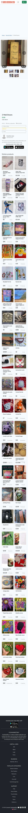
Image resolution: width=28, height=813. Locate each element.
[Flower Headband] (7, 406)
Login (14, 752)
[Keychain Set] (20, 273)
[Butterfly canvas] (20, 604)
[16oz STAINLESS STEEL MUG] (20, 207)
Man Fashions (14, 771)
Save (5, 131)
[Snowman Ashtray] (20, 671)
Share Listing (6, 126)
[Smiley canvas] (7, 626)
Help (14, 788)
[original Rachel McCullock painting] (20, 317)
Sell (14, 747)
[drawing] (20, 339)
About (14, 749)
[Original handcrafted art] (7, 251)
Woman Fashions (14, 768)
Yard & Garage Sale (14, 782)
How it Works (14, 791)
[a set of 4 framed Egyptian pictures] (20, 472)
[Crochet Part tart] (20, 383)
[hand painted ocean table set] (7, 229)
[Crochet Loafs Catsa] (7, 428)
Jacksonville (12, 123)
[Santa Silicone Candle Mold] (20, 538)
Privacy (14, 796)
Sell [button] (25, 2)
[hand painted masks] (20, 361)
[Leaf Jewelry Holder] (7, 649)
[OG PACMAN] (20, 582)
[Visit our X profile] (21, 807)
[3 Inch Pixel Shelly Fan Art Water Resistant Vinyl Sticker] (7, 207)
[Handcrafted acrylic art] (20, 251)
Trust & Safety (14, 794)
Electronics (14, 774)
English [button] (15, 809)
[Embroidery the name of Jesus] (7, 383)
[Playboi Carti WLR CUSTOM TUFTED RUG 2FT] (20, 185)
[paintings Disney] (7, 494)
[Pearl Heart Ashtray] (20, 649)
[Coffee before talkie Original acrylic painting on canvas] (7, 295)
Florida (8, 123)
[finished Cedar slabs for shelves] (20, 516)
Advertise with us (14, 761)
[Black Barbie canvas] (20, 626)
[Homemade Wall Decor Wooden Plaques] (7, 472)
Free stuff (14, 779)
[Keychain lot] (7, 516)
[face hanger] (20, 494)
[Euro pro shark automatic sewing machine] (7, 361)
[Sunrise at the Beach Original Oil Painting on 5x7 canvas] (20, 229)
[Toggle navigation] (18, 2)
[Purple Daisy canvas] (7, 604)
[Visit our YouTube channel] (18, 807)
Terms (14, 799)
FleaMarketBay (14, 807)
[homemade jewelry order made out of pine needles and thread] (20, 450)
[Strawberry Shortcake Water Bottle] (7, 163)
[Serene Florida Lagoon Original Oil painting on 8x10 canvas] (20, 295)
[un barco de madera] (7, 450)
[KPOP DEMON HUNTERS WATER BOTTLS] (7, 185)
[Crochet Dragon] (20, 428)
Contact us (14, 802)
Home (3, 35)
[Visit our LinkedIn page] (25, 807)
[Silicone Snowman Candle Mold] (7, 560)
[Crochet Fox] (20, 406)
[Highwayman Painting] (7, 339)
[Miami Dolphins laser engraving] (7, 317)
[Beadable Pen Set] (7, 273)
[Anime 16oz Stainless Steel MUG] (20, 163)
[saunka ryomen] (20, 560)
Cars (14, 776)
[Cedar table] (7, 538)
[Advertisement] (14, 19)
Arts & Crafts (9, 35)
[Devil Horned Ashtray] (7, 671)
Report (5, 128)
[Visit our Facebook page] (23, 807)
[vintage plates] (7, 582)
